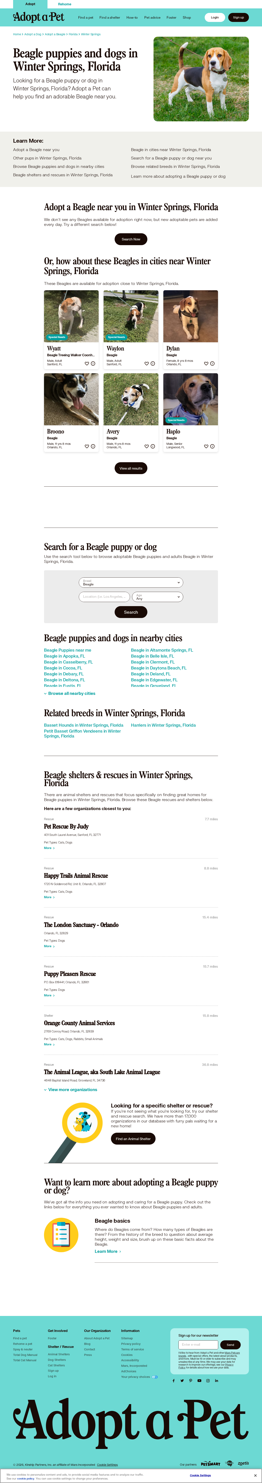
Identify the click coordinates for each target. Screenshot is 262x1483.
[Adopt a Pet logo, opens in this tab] (131, 1427)
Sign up (238, 17)
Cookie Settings (107, 1464)
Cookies (126, 1355)
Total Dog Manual (25, 1355)
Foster (171, 17)
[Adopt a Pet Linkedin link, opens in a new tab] (216, 1380)
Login (215, 17)
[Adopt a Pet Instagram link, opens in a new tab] (209, 1380)
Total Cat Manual (24, 1360)
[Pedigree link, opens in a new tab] (229, 1463)
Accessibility (130, 1360)
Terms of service (132, 1349)
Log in (52, 1376)
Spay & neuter (23, 1349)
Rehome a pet (22, 1343)
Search (131, 612)
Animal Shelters (59, 1354)
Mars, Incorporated (134, 1365)
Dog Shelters (57, 1359)
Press (88, 1355)
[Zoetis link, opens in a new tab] (243, 1463)
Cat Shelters (56, 1365)
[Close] (255, 1475)
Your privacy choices (136, 1376)
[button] (86, 363)
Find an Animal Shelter (133, 1139)
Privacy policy (130, 1343)
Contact (89, 1349)
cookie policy (25, 1478)
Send (230, 1344)
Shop (187, 17)
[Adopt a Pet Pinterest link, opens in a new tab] (191, 1380)
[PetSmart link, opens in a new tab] (211, 1463)
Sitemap (127, 1338)
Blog (87, 1343)
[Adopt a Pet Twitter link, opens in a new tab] (183, 1380)
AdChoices (128, 1371)
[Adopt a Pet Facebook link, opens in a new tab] (174, 1380)
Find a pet (20, 1338)
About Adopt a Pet (96, 1338)
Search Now (131, 239)
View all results (131, 468)
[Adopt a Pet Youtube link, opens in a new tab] (200, 1380)
